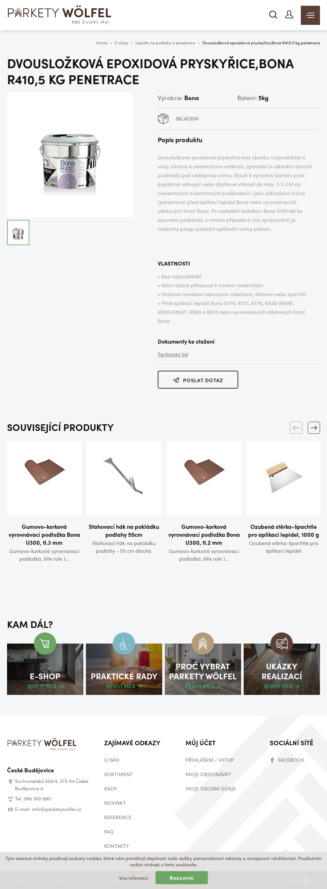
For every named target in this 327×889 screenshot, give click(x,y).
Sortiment (118, 774)
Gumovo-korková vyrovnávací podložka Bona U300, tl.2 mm (204, 534)
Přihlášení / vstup (210, 759)
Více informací (133, 878)
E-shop (121, 43)
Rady (110, 788)
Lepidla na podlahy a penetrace (165, 43)
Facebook (291, 759)
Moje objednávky (208, 774)
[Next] (314, 428)
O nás (111, 759)
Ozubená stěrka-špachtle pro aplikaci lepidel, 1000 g (283, 530)
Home (101, 43)
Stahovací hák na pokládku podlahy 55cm (124, 530)
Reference (118, 817)
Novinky (115, 802)
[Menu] (310, 15)
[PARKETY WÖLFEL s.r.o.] (59, 16)
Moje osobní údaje (211, 788)
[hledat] (273, 14)
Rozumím (182, 877)
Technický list (173, 354)
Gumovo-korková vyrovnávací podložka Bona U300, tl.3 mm (44, 534)
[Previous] (296, 428)
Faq (109, 831)
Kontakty (116, 845)
